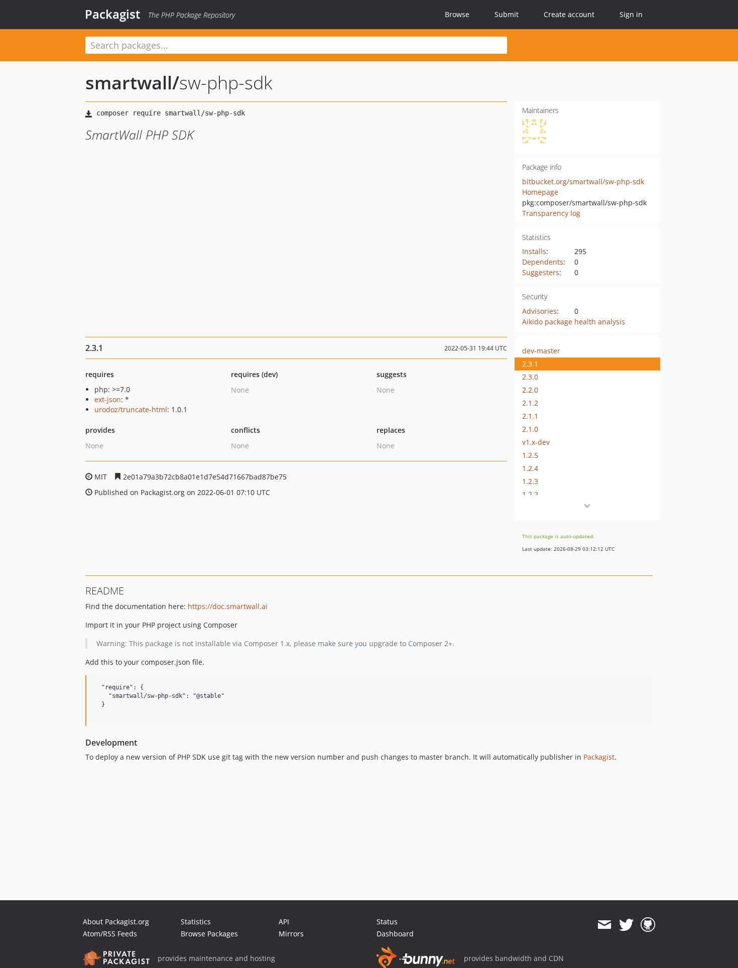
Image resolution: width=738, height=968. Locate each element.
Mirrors (291, 933)
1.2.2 (530, 494)
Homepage (540, 192)
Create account (569, 14)
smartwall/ (132, 82)
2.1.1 (530, 416)
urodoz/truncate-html (130, 409)
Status (387, 921)
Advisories (539, 311)
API (284, 921)
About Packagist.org (116, 921)
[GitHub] (648, 925)
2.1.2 (530, 403)
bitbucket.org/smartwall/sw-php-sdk (583, 181)
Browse (457, 14)
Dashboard (395, 933)
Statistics (196, 921)
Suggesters (540, 272)
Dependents (542, 262)
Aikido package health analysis (573, 321)
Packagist (113, 14)
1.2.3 (530, 481)
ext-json (107, 399)
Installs (534, 251)
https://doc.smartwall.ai (228, 606)
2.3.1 (530, 364)
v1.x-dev (536, 442)
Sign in (631, 14)
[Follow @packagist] (626, 925)
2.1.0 (530, 429)
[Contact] (604, 925)
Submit (507, 14)
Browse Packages (209, 933)
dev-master (541, 350)
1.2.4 (530, 468)
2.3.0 (530, 377)
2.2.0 (530, 390)
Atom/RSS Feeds (110, 933)
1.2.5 (530, 455)
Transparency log (551, 213)
